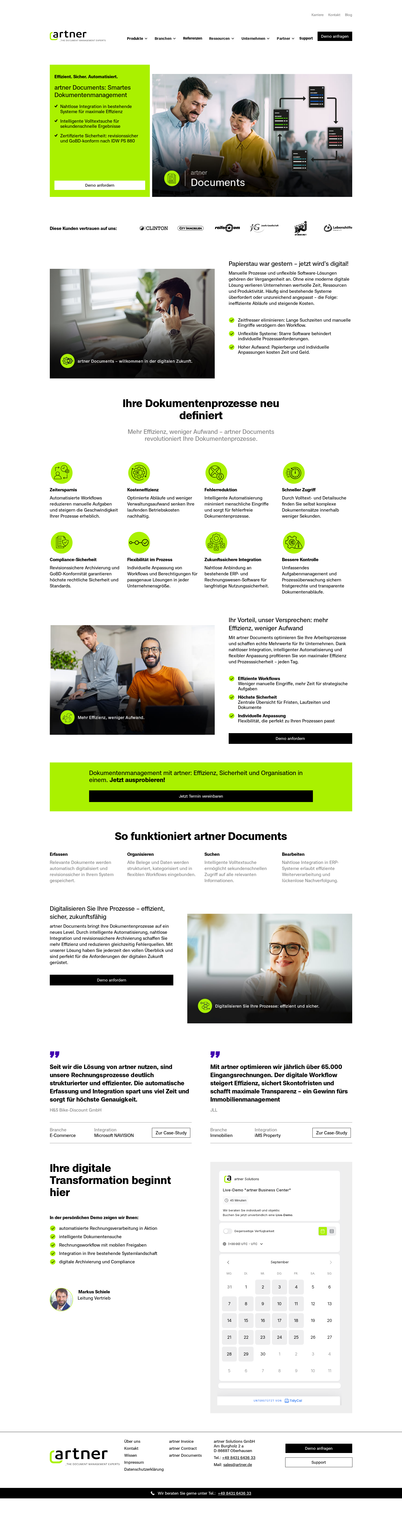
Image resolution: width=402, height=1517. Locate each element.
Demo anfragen (335, 36)
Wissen (130, 1455)
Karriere (318, 15)
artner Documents (185, 1455)
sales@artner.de (237, 1464)
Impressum (134, 1462)
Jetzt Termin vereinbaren (201, 796)
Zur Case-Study (171, 1132)
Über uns (132, 1441)
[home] (78, 33)
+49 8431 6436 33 (238, 1457)
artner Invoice (181, 1441)
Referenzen (192, 38)
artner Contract (183, 1448)
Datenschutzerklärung (144, 1469)
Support (306, 38)
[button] (137, 40)
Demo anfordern (99, 185)
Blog (348, 15)
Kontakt (334, 15)
